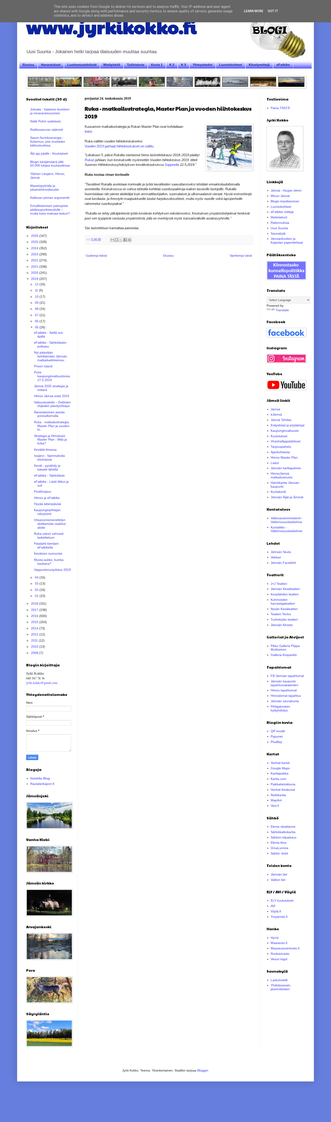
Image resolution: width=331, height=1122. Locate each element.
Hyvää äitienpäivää (47, 504)
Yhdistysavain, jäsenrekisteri (281, 987)
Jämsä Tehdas (281, 420)
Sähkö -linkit (279, 853)
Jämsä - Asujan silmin (286, 190)
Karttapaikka (279, 773)
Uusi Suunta (279, 228)
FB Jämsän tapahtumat (287, 676)
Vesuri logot (279, 959)
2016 (35, 616)
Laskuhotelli (279, 980)
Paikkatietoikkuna (283, 784)
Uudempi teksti (96, 255)
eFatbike (283, 64)
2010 (35, 646)
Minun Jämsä (280, 196)
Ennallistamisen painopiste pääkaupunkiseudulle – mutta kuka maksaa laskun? (50, 209)
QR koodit (278, 731)
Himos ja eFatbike (47, 498)
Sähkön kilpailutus (283, 837)
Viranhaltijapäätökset (285, 441)
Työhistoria (135, 64)
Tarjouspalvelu (281, 446)
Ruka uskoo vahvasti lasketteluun (48, 535)
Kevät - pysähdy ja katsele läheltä (47, 467)
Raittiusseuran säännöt (46, 129)
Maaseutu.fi (279, 943)
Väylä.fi (276, 911)
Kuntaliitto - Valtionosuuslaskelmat (286, 529)
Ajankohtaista (280, 452)
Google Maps (280, 768)
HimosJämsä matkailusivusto (281, 475)
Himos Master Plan (284, 457)
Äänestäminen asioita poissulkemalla (49, 414)
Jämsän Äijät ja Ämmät (287, 497)
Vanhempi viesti (241, 255)
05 (37, 327)
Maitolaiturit (279, 217)
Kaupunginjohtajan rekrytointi (47, 512)
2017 (35, 610)
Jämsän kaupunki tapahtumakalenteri (284, 683)
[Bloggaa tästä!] (116, 240)
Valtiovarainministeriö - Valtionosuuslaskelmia (287, 520)
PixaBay (276, 742)
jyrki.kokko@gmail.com (41, 683)
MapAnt (276, 800)
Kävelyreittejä (259, 64)
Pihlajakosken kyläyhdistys (280, 708)
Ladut (275, 463)
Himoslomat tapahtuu (286, 695)
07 (37, 315)
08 (37, 309)
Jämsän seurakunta (285, 701)
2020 (35, 272)
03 (37, 583)
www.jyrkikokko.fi (111, 26)
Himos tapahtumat (284, 690)
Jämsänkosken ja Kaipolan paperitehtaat (287, 240)
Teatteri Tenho (281, 614)
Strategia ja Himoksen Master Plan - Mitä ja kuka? (50, 439)
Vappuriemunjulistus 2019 (52, 569)
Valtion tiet (278, 880)
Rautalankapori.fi (42, 784)
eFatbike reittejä (282, 212)
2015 (35, 622)
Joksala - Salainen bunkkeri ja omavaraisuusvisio (49, 111)
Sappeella (172, 165)
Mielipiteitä (111, 64)
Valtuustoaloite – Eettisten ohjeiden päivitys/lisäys (52, 404)
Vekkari (276, 557)
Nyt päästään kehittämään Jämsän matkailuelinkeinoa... (50, 356)
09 (37, 302)
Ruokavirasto (280, 953)
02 (37, 590)
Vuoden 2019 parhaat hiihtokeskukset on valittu (119, 146)
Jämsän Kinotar (282, 625)
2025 (35, 242)
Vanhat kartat (280, 763)
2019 (35, 279)
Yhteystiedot (202, 64)
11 (37, 290)
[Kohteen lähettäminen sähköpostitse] (112, 240)
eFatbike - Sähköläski (49, 475)
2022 (35, 260)
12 (37, 284)
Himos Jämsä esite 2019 (51, 396)
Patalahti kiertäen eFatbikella (46, 545)
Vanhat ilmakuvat (283, 789)
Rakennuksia (280, 222)
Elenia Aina (278, 842)
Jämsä (275, 409)
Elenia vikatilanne (283, 826)
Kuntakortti (278, 492)
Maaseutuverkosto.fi (285, 948)
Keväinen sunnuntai (48, 553)
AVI (273, 906)
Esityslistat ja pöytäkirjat (287, 425)
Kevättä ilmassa (45, 449)
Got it (273, 11)
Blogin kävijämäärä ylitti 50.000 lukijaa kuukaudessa (50, 163)
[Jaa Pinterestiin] (129, 240)
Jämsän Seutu (281, 552)
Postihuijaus (42, 491)
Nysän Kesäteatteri (284, 609)
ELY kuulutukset (282, 900)
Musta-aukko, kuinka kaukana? (48, 561)
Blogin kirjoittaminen (285, 201)
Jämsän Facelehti (283, 562)
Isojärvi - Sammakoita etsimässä (49, 457)
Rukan (89, 160)
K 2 (171, 64)
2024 (35, 248)
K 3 (183, 64)
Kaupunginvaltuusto (285, 430)
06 (37, 321)
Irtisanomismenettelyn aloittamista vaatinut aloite (50, 523)
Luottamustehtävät (82, 64)
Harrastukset (51, 64)
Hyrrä (275, 937)
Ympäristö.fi (279, 917)
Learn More (253, 11)
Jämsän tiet (279, 874)
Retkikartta (278, 795)
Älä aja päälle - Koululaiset (49, 153)
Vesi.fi (275, 805)
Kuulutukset (279, 436)
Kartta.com (278, 779)
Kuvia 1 (157, 64)
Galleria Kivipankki (284, 655)
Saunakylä (278, 233)
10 (37, 296)
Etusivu (28, 64)
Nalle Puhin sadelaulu (45, 121)
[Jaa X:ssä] (121, 240)
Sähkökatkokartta (283, 832)
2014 (35, 628)
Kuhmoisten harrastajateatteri (283, 601)
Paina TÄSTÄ (280, 108)
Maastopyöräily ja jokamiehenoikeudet (44, 187)
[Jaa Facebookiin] (125, 240)
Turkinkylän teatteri (284, 619)
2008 (35, 653)
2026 (35, 236)
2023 (35, 254)
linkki (88, 131)
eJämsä (276, 414)
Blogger (202, 1070)
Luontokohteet (230, 64)
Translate (282, 310)
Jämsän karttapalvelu (286, 468)
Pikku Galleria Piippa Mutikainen (285, 647)
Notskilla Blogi (40, 778)
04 (37, 577)
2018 (35, 603)
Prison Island (43, 366)
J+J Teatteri (279, 583)
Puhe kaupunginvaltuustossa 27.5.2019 (52, 376)
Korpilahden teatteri (285, 594)
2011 (35, 640)
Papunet (277, 736)
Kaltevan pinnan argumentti (49, 197)
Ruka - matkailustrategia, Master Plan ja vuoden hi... (52, 426)
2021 (35, 266)
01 (37, 596)
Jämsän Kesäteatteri (285, 589)
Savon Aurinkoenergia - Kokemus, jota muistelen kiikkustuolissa (47, 141)
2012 (35, 634)
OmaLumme (279, 848)
